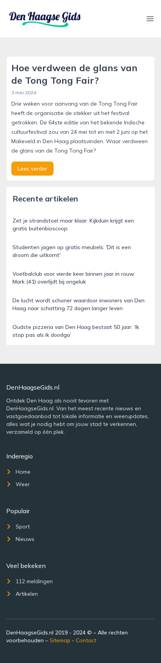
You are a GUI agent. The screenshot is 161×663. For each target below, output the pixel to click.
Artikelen (27, 593)
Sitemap (60, 640)
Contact (86, 640)
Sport (23, 526)
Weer (23, 484)
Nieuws (25, 539)
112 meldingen (34, 581)
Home (23, 471)
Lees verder (32, 168)
